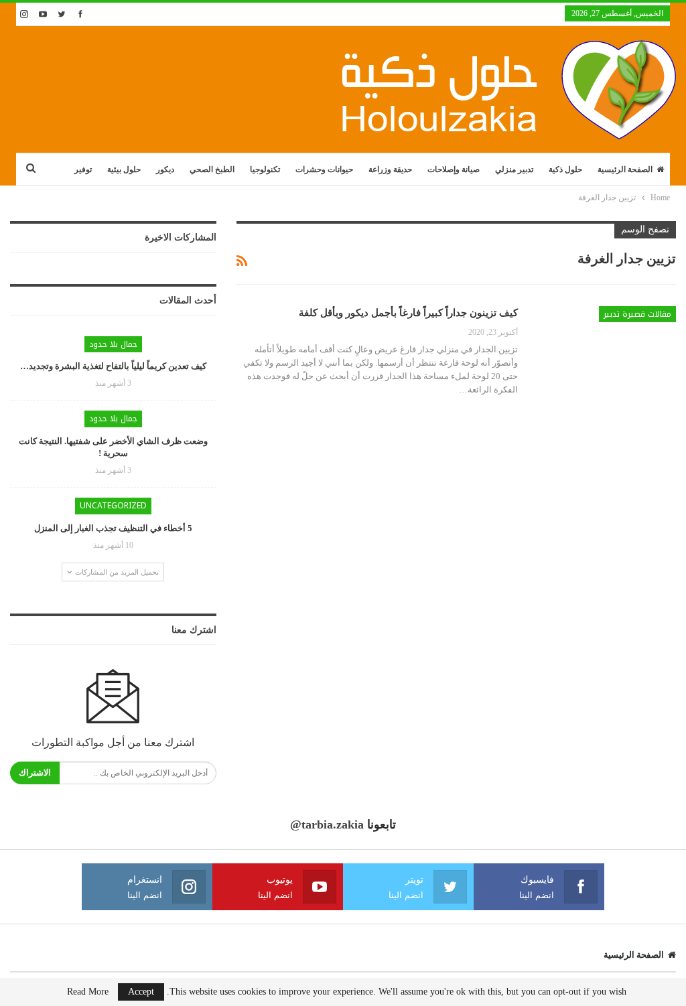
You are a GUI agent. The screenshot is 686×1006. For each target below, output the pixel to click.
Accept (141, 992)
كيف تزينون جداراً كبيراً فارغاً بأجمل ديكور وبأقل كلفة (408, 312)
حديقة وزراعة (390, 169)
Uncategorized (113, 505)
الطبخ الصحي (212, 169)
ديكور (165, 169)
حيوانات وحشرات (324, 169)
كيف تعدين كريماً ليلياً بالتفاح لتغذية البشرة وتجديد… (113, 366)
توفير (83, 169)
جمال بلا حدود (113, 344)
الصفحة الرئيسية (625, 169)
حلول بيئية (124, 169)
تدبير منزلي (514, 169)
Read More (88, 992)
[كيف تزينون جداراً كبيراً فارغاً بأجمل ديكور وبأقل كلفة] (605, 351)
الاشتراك (35, 773)
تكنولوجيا (265, 169)
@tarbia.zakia (327, 824)
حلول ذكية (565, 169)
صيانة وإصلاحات (453, 169)
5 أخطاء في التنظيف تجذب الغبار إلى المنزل (113, 528)
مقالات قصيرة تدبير (637, 314)
